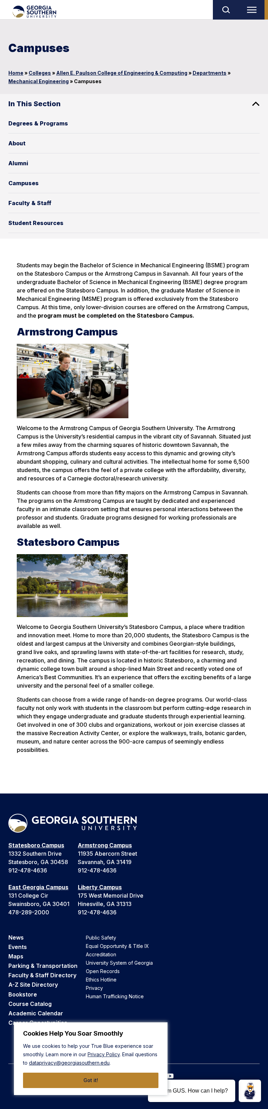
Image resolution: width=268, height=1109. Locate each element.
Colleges (40, 73)
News (16, 937)
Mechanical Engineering (38, 81)
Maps (15, 956)
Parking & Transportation (42, 965)
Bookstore (22, 994)
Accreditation (101, 954)
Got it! (90, 1080)
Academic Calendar (35, 1013)
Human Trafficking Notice (115, 996)
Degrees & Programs (38, 123)
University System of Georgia (119, 963)
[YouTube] (170, 1076)
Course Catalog (30, 1003)
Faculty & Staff (29, 203)
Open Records (103, 971)
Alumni (18, 163)
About (16, 143)
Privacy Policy (104, 1054)
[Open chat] (250, 1091)
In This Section (34, 104)
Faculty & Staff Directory (42, 975)
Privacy (94, 988)
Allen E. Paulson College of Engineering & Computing (121, 73)
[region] (91, 1058)
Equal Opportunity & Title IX (117, 946)
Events (17, 946)
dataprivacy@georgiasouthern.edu (69, 1063)
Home (15, 73)
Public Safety (101, 938)
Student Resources (36, 222)
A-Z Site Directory (33, 984)
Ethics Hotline (101, 980)
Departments (209, 73)
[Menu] (253, 10)
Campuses (23, 183)
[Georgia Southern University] (34, 11)
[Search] (226, 10)
